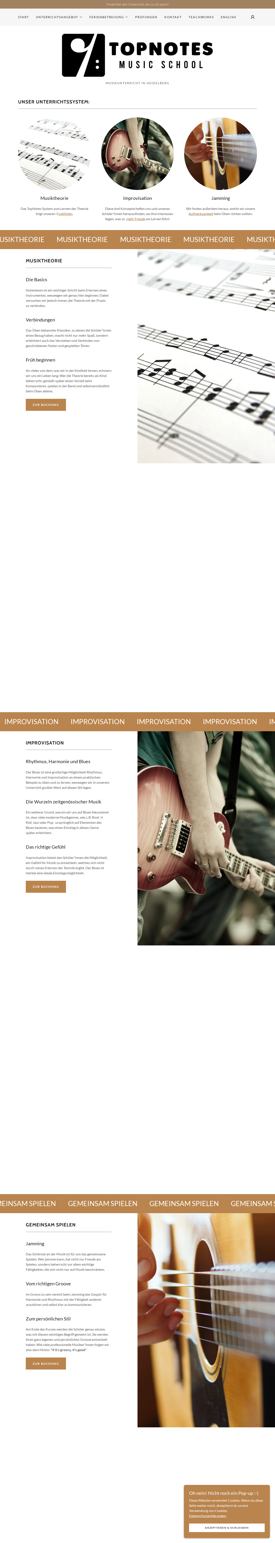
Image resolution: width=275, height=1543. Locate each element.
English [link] (228, 17)
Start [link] (23, 17)
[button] (59, 17)
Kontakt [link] (173, 17)
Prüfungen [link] (146, 17)
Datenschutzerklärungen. (207, 1515)
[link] (137, 55)
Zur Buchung (46, 405)
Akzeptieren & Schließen (227, 1527)
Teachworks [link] (201, 17)
